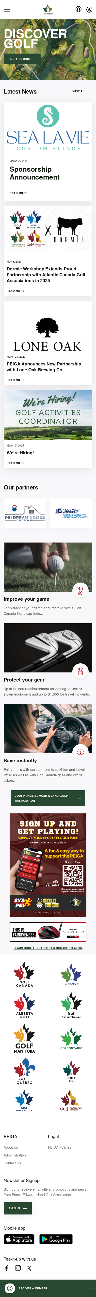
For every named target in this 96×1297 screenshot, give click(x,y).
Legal (53, 1136)
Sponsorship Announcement (35, 173)
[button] (18, 1208)
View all (79, 91)
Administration (15, 1155)
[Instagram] (18, 1268)
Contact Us (12, 1162)
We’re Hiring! (20, 453)
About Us (11, 1147)
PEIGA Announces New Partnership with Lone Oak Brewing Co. (44, 367)
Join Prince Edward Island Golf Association (41, 798)
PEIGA (10, 1136)
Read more (18, 193)
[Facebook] (7, 1268)
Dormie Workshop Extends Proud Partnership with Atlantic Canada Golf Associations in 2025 (46, 274)
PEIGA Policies (59, 1147)
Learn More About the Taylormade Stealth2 (48, 948)
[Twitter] (29, 1268)
